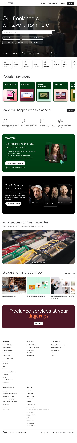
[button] (4, 3)
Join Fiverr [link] (38, 323)
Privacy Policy (30, 407)
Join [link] (70, 3)
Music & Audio (6, 355)
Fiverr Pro (4, 391)
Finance (4, 377)
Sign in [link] (63, 3)
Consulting (5, 363)
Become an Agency (56, 347)
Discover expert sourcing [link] (15, 163)
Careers (29, 401)
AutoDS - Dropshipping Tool (9, 399)
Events (52, 355)
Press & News (30, 423)
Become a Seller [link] (52, 3)
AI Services (5, 361)
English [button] (64, 432)
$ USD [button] (69, 432)
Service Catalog (6, 382)
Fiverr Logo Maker (7, 407)
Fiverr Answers (30, 355)
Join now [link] (70, 110)
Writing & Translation (7, 350)
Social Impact (30, 399)
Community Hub (55, 350)
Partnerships (30, 412)
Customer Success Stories (33, 347)
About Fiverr (30, 391)
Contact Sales (5, 409)
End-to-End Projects (7, 379)
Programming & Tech (7, 358)
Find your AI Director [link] (13, 203)
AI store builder (6, 404)
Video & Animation (7, 353)
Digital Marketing (6, 347)
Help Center (30, 393)
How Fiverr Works (31, 344)
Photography (5, 374)
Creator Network (31, 415)
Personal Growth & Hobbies (9, 371)
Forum (52, 353)
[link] (11, 38)
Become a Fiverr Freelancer (58, 344)
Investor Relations (31, 425)
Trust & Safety (30, 396)
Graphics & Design (7, 344)
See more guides (70, 273)
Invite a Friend (30, 420)
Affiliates (29, 417)
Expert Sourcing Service (8, 396)
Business (4, 369)
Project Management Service (9, 393)
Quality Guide (30, 350)
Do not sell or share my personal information (38, 409)
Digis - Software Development (9, 401)
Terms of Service (31, 404)
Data (3, 366)
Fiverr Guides (30, 353)
